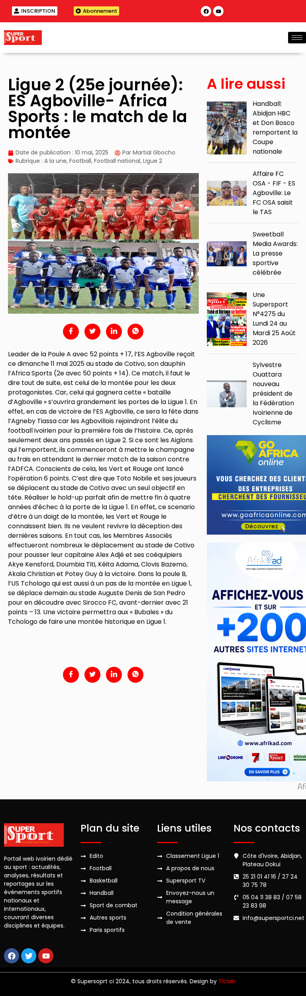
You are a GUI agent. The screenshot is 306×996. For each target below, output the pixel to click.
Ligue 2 (152, 161)
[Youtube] (218, 11)
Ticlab (226, 981)
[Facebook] (206, 11)
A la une (55, 161)
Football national (117, 161)
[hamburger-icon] (297, 37)
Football (80, 161)
